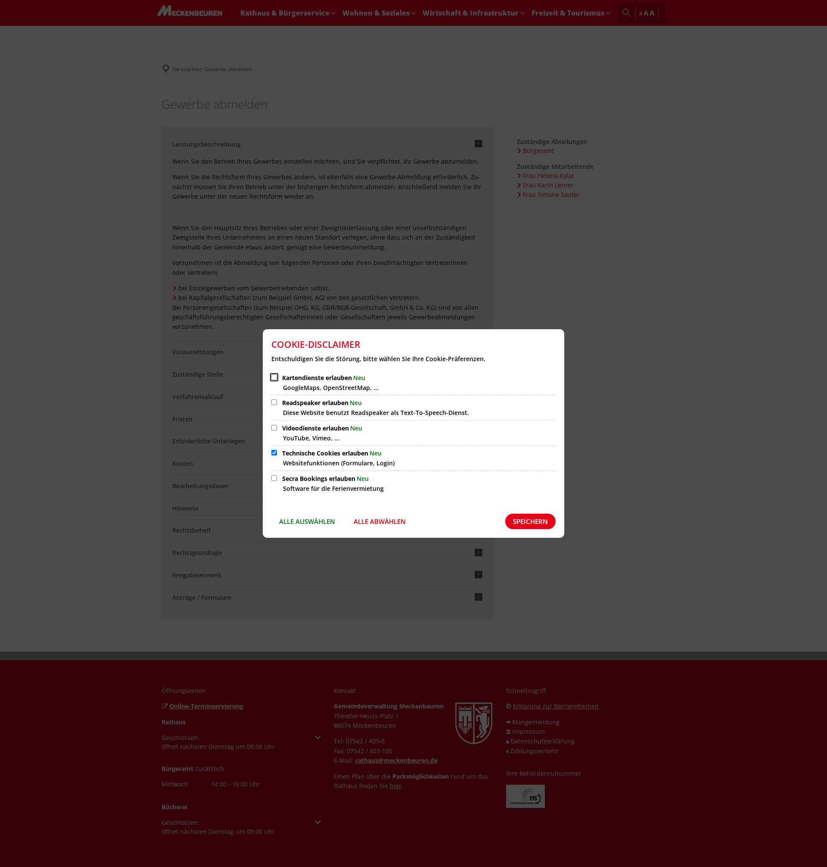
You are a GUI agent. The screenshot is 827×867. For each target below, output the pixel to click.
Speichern (530, 521)
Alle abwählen (380, 521)
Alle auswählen (307, 521)
